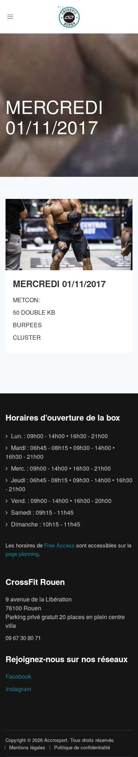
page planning (22, 553)
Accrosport (55, 739)
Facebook (18, 676)
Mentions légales (27, 747)
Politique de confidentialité (82, 747)
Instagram (18, 689)
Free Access (59, 545)
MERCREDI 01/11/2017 (59, 283)
